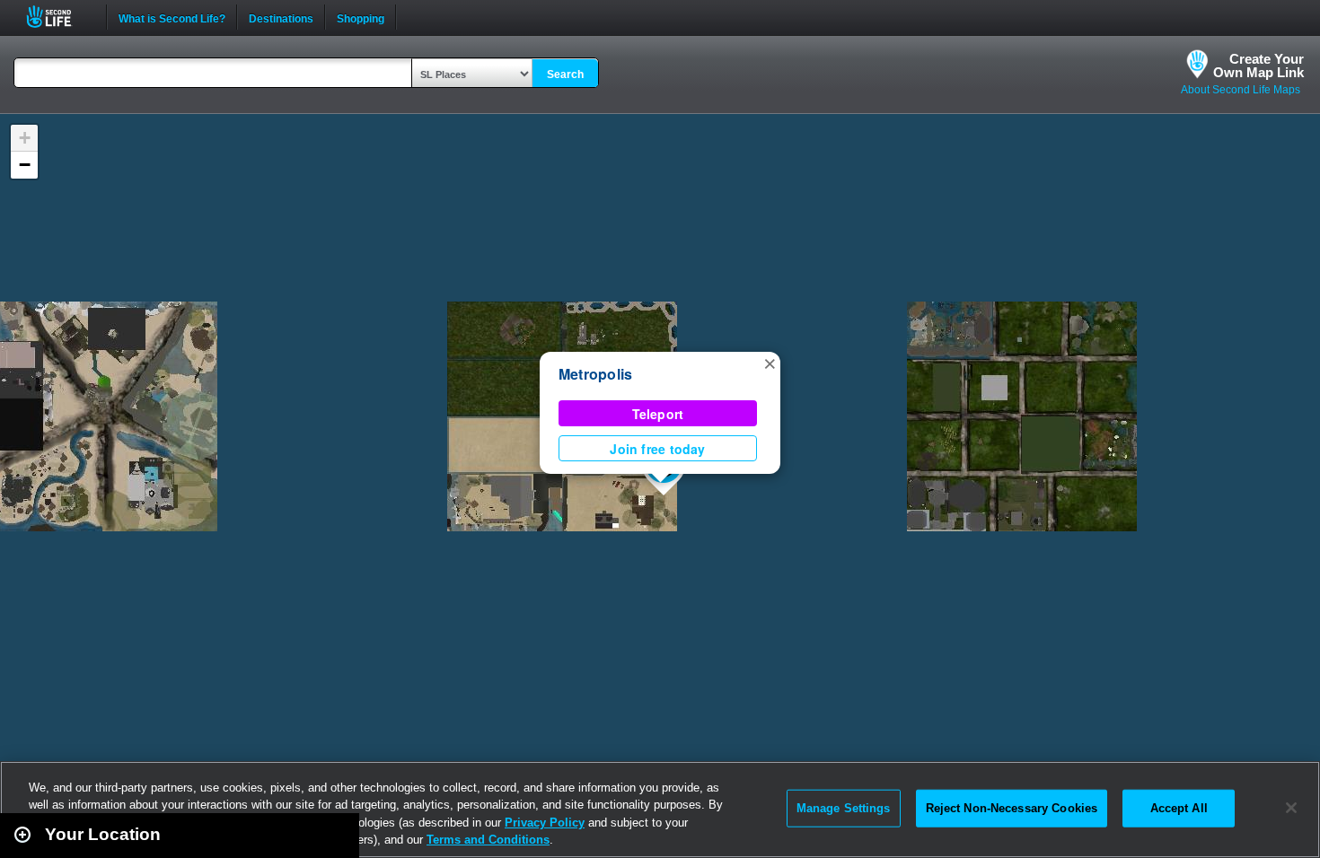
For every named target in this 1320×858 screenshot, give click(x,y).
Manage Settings (843, 808)
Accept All (1179, 808)
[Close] (1291, 807)
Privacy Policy (545, 822)
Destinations (281, 17)
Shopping (360, 17)
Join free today (657, 449)
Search (565, 74)
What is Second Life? (172, 17)
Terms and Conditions (488, 839)
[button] (769, 362)
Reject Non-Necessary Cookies (1012, 808)
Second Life (58, 16)
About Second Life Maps (1240, 89)
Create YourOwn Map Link (1258, 65)
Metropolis (595, 373)
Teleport (658, 414)
